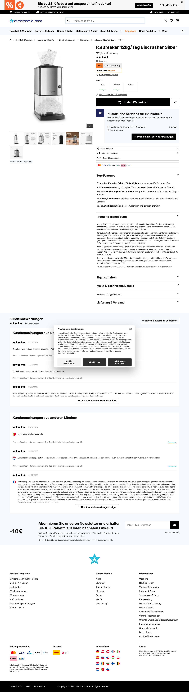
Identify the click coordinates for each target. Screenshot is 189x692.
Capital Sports (103, 587)
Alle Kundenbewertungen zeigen (98, 400)
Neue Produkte (147, 31)
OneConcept (102, 603)
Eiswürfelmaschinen (67, 40)
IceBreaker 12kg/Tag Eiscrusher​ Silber (109, 40)
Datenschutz (16, 686)
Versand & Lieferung (149, 587)
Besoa (99, 595)
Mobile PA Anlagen (19, 583)
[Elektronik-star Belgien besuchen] (118, 663)
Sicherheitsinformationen (151, 611)
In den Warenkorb (135, 102)
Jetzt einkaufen (144, 5)
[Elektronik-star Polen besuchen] (118, 657)
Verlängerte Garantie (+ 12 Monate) (128, 127)
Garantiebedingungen (149, 615)
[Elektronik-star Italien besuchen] (118, 651)
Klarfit (99, 599)
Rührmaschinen (17, 607)
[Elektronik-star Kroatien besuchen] (97, 663)
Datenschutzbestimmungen (156, 653)
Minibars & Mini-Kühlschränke (24, 578)
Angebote (130, 31)
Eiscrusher (84, 40)
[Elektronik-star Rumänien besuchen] (102, 663)
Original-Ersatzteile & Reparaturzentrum (158, 620)
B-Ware (163, 31)
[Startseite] (13, 40)
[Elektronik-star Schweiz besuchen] (107, 651)
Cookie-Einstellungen (149, 636)
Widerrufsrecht (146, 607)
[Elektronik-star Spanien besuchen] (97, 657)
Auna (98, 578)
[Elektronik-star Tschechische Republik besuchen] (107, 657)
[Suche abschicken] (68, 20)
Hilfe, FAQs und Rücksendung (166, 12)
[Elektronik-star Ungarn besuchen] (113, 657)
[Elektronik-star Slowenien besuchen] (107, 669)
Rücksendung (145, 599)
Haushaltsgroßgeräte (46, 40)
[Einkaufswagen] (177, 20)
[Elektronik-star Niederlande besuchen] (97, 669)
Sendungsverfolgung (149, 595)
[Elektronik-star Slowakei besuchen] (102, 657)
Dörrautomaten (17, 595)
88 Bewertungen (103, 61)
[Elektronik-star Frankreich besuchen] (113, 651)
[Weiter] (182, 31)
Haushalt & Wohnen (24, 40)
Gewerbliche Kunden (149, 628)
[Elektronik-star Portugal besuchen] (102, 669)
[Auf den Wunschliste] (175, 102)
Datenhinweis (145, 632)
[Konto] (165, 20)
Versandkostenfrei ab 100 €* (52, 12)
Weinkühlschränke (18, 591)
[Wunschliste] (171, 20)
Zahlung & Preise (147, 591)
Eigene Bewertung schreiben (160, 320)
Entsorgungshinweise (149, 624)
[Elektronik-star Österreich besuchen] (102, 651)
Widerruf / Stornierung (150, 603)
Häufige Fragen (146, 583)
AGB (28, 686)
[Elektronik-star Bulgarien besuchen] (107, 663)
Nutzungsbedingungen (147, 655)
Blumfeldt (100, 583)
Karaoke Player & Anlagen (22, 603)
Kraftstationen (16, 599)
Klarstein (100, 591)
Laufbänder (15, 587)
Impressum (39, 686)
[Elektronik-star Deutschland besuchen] (97, 651)
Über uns (143, 578)
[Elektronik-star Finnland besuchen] (113, 663)
